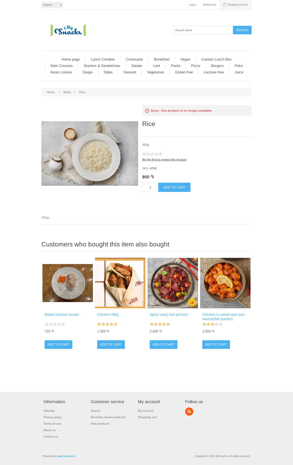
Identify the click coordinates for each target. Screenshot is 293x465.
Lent (156, 66)
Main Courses (61, 66)
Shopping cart (147, 417)
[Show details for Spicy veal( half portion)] (173, 283)
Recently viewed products (108, 417)
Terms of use (52, 423)
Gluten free (184, 72)
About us (50, 430)
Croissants (134, 59)
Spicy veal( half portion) (169, 315)
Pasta (175, 66)
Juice (239, 72)
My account (146, 410)
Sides (108, 72)
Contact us (51, 436)
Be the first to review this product (164, 159)
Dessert (130, 72)
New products (100, 423)
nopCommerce (66, 456)
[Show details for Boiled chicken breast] (67, 283)
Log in (192, 4)
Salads (136, 66)
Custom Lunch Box (216, 59)
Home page (71, 59)
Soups (88, 72)
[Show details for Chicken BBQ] (120, 283)
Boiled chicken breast (62, 315)
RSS (189, 411)
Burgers (217, 66)
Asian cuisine (61, 72)
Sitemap (49, 410)
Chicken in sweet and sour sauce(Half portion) (223, 317)
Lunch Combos (103, 59)
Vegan (185, 59)
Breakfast (161, 59)
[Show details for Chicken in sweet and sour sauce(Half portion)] (225, 283)
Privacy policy (53, 417)
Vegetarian (155, 72)
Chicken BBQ (108, 315)
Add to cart (174, 187)
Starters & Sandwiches (102, 66)
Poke (239, 66)
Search (242, 30)
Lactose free (214, 72)
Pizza (195, 66)
